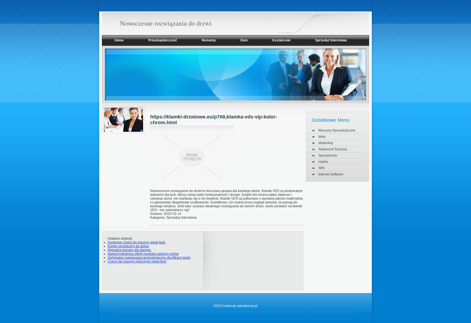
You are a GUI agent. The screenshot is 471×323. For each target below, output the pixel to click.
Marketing (325, 143)
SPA (321, 168)
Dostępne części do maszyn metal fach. (137, 242)
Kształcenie (281, 40)
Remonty (209, 40)
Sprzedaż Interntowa (331, 40)
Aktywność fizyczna (332, 149)
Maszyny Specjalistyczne (336, 130)
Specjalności (327, 155)
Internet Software (330, 174)
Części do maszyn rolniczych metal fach (137, 261)
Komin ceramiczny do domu (128, 246)
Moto (322, 137)
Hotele (323, 162)
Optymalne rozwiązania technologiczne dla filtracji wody (149, 258)
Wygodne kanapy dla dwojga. (130, 250)
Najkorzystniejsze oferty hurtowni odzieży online (143, 254)
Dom (244, 40)
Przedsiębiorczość (162, 40)
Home (119, 40)
